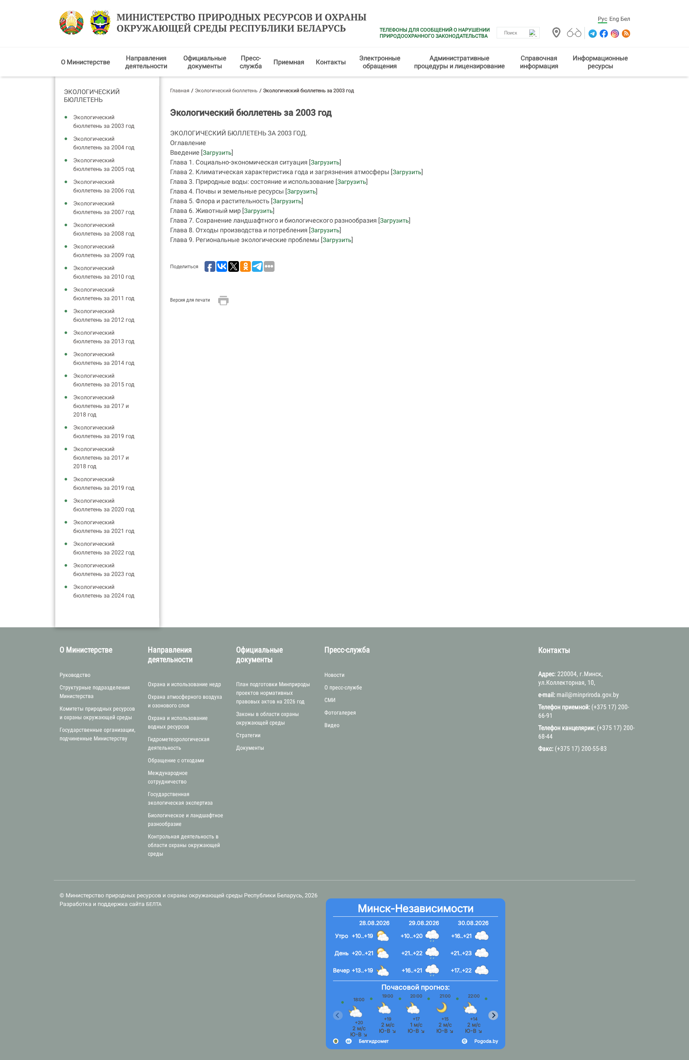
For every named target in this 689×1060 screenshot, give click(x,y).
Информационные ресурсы (600, 62)
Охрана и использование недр (184, 684)
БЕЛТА (153, 904)
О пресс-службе (343, 687)
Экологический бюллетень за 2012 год (104, 315)
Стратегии (248, 735)
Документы (250, 747)
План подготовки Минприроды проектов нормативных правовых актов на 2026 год (273, 693)
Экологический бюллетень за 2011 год (104, 294)
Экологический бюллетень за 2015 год (104, 380)
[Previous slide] (338, 1015)
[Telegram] (592, 33)
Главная (179, 90)
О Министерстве (85, 62)
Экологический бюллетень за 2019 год (104, 432)
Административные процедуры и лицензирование (459, 62)
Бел (625, 18)
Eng (614, 18)
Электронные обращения (379, 62)
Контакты (331, 62)
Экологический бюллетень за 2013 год (104, 337)
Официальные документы (204, 62)
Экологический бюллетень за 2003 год (104, 121)
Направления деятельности (146, 62)
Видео (331, 725)
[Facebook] (603, 33)
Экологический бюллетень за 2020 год (104, 505)
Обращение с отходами (176, 760)
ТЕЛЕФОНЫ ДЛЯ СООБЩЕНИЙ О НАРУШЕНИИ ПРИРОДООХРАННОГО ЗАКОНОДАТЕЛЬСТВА (435, 33)
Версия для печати (190, 300)
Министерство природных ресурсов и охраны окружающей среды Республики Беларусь (241, 22)
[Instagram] (614, 33)
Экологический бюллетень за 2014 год (104, 358)
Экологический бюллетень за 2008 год (104, 229)
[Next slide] (493, 1015)
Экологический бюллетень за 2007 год (104, 207)
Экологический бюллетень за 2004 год (104, 143)
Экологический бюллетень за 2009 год (104, 251)
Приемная (288, 62)
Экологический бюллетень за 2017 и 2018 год (101, 406)
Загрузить (217, 152)
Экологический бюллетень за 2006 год (104, 186)
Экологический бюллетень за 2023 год (104, 569)
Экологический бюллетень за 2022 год (104, 548)
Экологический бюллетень (92, 95)
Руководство (75, 674)
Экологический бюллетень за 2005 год (104, 164)
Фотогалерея (340, 712)
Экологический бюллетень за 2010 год (104, 272)
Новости (334, 674)
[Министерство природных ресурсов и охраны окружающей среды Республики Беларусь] (73, 23)
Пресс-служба (251, 62)
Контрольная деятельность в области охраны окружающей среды (184, 845)
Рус (602, 18)
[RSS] (625, 33)
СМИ (330, 700)
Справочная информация (539, 62)
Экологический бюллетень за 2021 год (104, 526)
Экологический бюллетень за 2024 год (104, 591)
